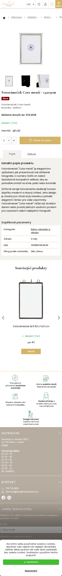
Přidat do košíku (42, 140)
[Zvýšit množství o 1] (13, 140)
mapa (5, 445)
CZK (28, 4)
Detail (31, 351)
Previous (3, 317)
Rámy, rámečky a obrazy (40, 231)
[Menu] (58, 4)
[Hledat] (39, 4)
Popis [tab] (12, 154)
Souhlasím (32, 562)
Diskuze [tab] (31, 154)
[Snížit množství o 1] (8, 140)
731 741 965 (12, 488)
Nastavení (31, 570)
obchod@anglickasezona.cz (22, 491)
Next (59, 317)
